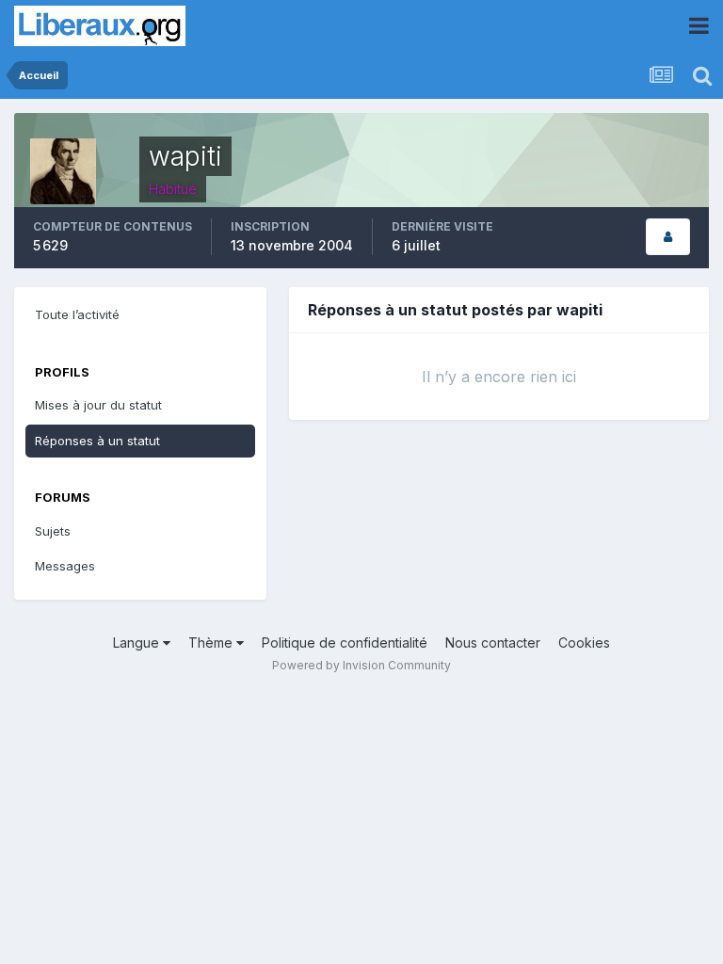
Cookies (584, 643)
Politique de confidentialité (344, 643)
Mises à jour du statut (98, 404)
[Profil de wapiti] (668, 236)
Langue (138, 643)
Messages (65, 565)
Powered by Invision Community (361, 665)
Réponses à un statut (97, 440)
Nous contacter (492, 643)
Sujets (53, 530)
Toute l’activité (77, 314)
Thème (212, 643)
